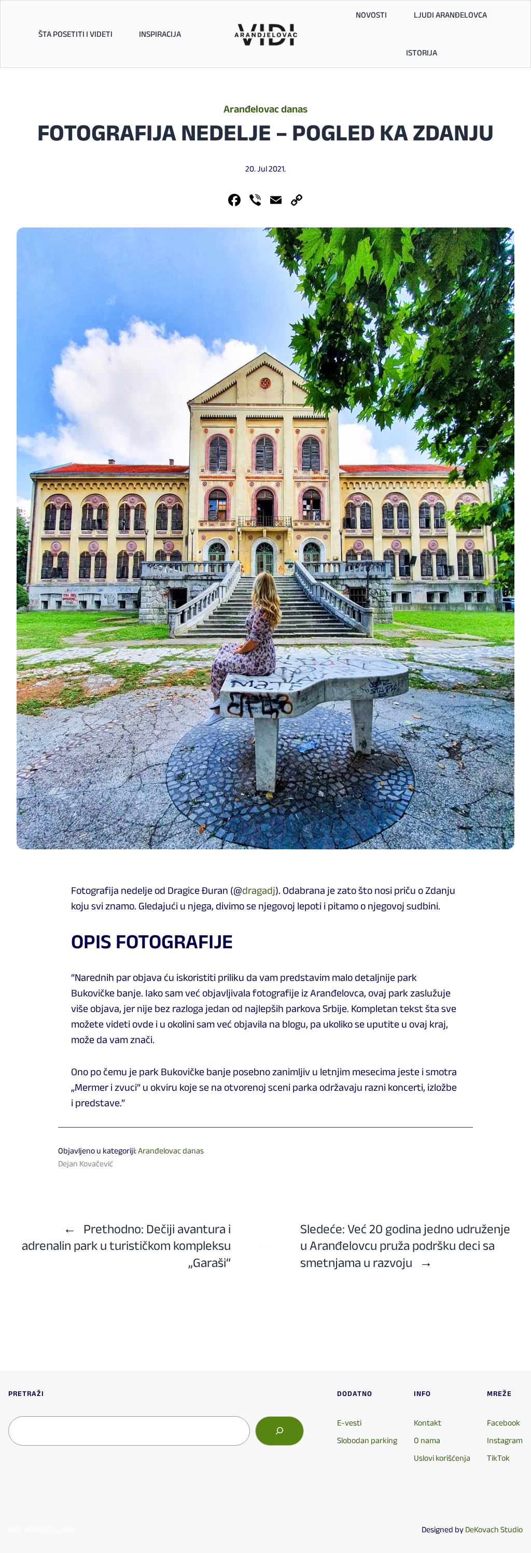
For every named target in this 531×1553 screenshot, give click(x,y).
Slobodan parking (367, 1440)
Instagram (505, 1440)
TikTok (498, 1458)
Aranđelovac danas (265, 109)
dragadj (258, 890)
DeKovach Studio (494, 1529)
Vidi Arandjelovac (42, 1529)
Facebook (503, 1422)
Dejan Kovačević (85, 1163)
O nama (427, 1440)
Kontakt (427, 1422)
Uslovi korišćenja (442, 1458)
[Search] (279, 1430)
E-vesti (349, 1422)
